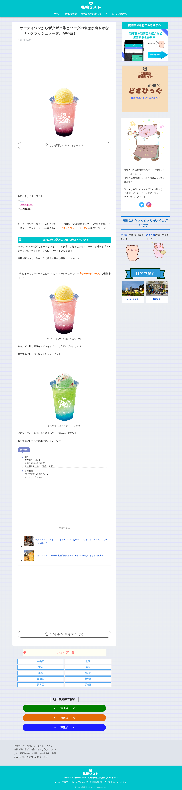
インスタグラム (121, 14)
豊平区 (88, 679)
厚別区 (40, 679)
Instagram (26, 204)
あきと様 (150, 235)
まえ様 (124, 235)
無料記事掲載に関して (91, 14)
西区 (88, 667)
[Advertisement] (64, 64)
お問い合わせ (71, 14)
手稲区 (88, 684)
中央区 (40, 661)
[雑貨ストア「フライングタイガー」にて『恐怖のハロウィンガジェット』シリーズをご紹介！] (66, 546)
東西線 (64, 717)
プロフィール (68, 782)
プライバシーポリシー (118, 782)
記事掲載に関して (98, 782)
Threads (25, 209)
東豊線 (64, 727)
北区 (88, 661)
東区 (40, 667)
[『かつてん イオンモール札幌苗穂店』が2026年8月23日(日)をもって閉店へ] (63, 560)
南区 (40, 673)
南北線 (64, 708)
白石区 (88, 673)
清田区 (40, 684)
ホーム (57, 14)
